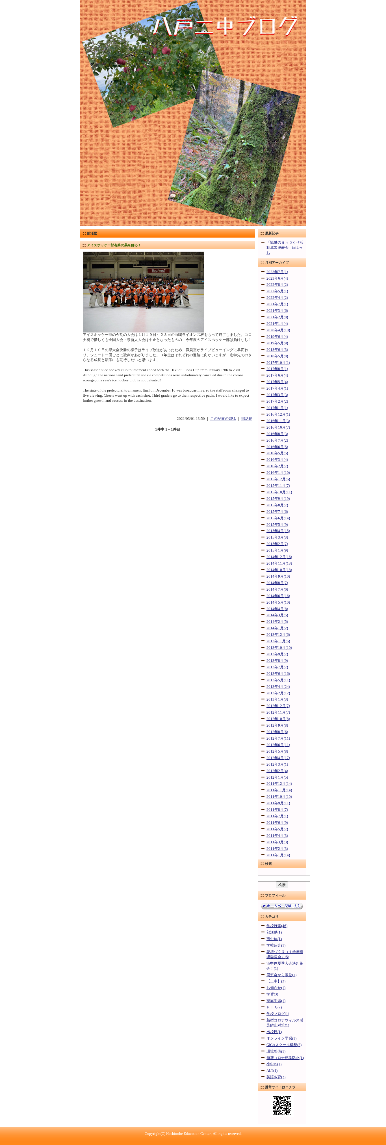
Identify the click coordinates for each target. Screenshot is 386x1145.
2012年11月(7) (278, 712)
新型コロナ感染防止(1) (285, 1058)
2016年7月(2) (277, 440)
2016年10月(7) (278, 427)
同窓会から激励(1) (281, 975)
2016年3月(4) (277, 460)
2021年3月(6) (277, 311)
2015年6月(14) (278, 518)
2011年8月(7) (277, 810)
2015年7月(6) (277, 512)
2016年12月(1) (278, 414)
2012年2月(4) (277, 771)
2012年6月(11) (278, 745)
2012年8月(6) (277, 732)
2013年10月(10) (279, 648)
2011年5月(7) (277, 829)
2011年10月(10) (279, 797)
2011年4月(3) (277, 836)
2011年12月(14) (279, 784)
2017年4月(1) (277, 388)
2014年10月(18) (279, 570)
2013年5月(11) (278, 680)
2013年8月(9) (277, 661)
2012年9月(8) (277, 725)
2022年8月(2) (277, 285)
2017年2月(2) (277, 401)
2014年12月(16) (279, 557)
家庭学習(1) (275, 1001)
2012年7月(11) (278, 738)
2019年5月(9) (277, 343)
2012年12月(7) (278, 706)
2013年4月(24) (278, 687)
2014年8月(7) (277, 583)
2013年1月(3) (277, 699)
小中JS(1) (273, 1064)
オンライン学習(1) (281, 1038)
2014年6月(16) (278, 596)
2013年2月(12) (278, 693)
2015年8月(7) (277, 505)
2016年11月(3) (278, 421)
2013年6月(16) (278, 674)
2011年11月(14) (279, 790)
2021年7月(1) (277, 304)
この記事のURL (223, 419)
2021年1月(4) (277, 324)
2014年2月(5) (277, 622)
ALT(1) (271, 1071)
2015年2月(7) (277, 544)
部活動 (246, 419)
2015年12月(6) (278, 479)
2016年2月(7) (277, 466)
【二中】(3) (275, 981)
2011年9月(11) (278, 803)
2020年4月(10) (278, 330)
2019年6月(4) (277, 337)
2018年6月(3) (277, 350)
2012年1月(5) (277, 777)
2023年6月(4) (277, 278)
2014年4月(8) (277, 609)
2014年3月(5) (277, 615)
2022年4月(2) (277, 298)
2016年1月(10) (278, 473)
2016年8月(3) (277, 434)
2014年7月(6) (277, 589)
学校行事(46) (276, 926)
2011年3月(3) (277, 842)
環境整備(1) (275, 1051)
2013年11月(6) (278, 641)
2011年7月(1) (277, 816)
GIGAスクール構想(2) (284, 1045)
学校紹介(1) (275, 945)
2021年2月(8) (277, 317)
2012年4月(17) (278, 758)
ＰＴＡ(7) (274, 1007)
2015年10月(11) (279, 492)
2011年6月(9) (277, 823)
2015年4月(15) (278, 531)
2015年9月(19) (278, 499)
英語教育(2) (275, 1077)
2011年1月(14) (278, 855)
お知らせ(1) (275, 988)
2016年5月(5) (277, 453)
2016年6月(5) (277, 447)
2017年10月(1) (278, 363)
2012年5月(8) (277, 751)
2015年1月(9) (277, 550)
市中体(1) (274, 939)
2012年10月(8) (278, 719)
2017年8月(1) (277, 369)
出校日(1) (274, 1032)
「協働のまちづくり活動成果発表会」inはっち (284, 248)
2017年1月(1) (277, 408)
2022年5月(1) (277, 291)
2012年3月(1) (277, 764)
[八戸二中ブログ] (193, 225)
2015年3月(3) (277, 537)
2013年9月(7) (277, 654)
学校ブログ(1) (277, 1014)
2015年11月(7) (278, 486)
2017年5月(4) (277, 382)
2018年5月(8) (277, 356)
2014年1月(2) (277, 628)
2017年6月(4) (277, 375)
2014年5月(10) (278, 602)
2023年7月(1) (277, 272)
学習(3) (272, 994)
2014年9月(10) (278, 576)
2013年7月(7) (277, 667)
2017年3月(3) (277, 395)
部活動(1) (274, 932)
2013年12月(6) (278, 635)
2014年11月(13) (279, 563)
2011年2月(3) (277, 849)
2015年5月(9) (277, 525)
